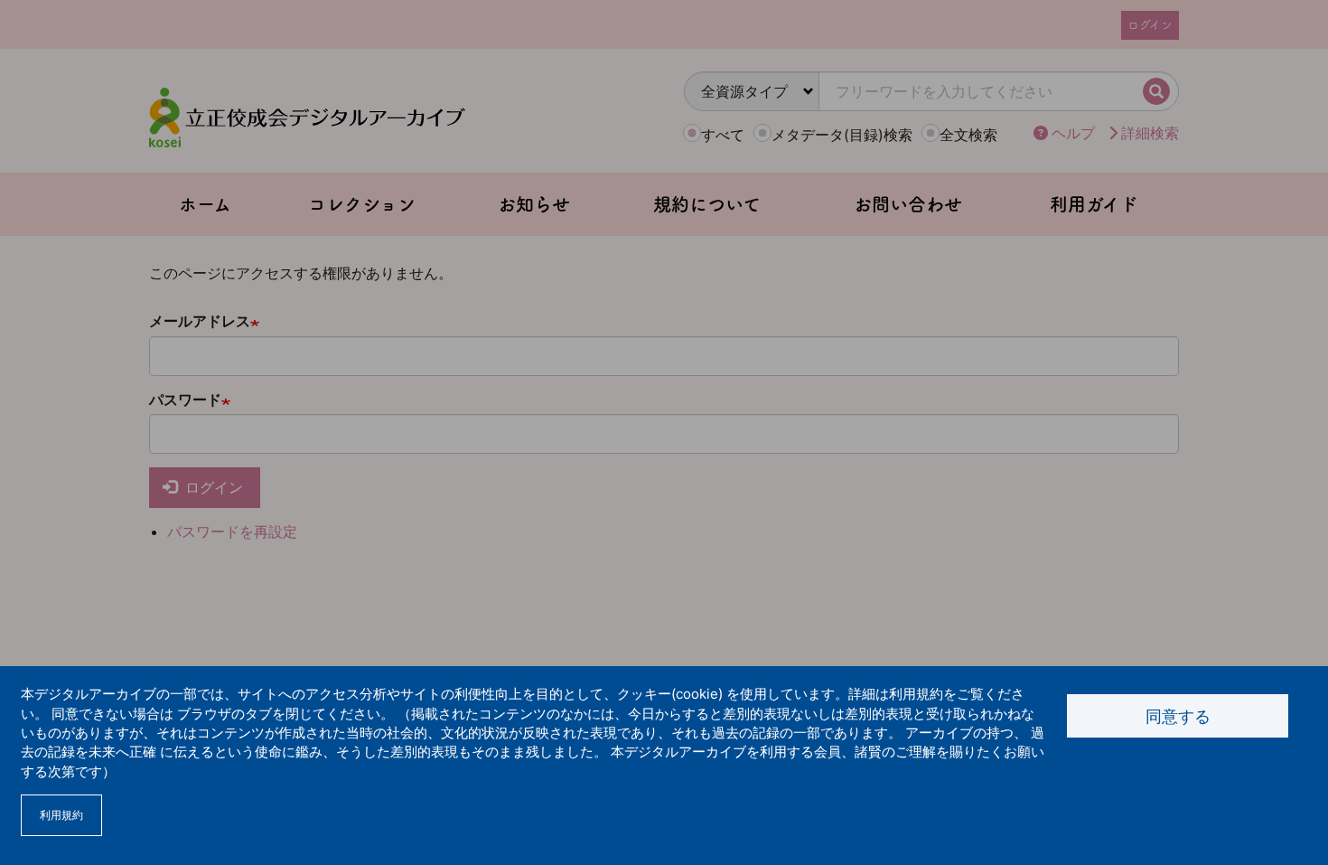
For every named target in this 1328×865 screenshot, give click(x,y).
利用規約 (61, 815)
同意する (1178, 716)
